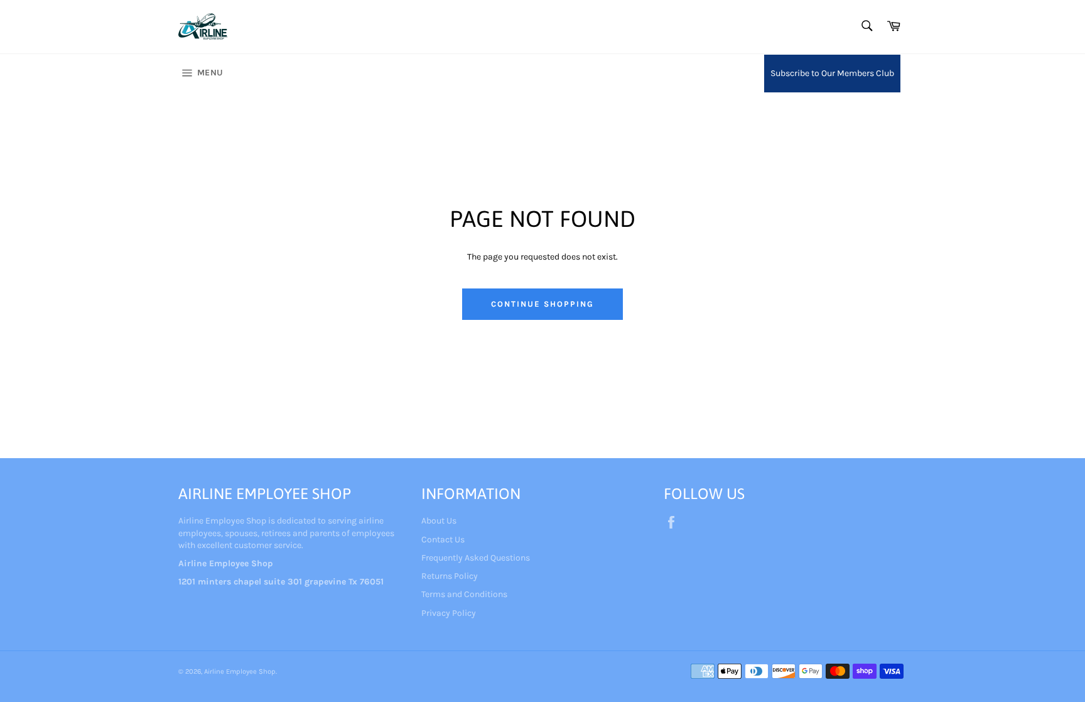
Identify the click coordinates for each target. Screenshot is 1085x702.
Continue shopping (542, 304)
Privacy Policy (448, 613)
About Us (438, 520)
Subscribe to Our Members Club (832, 73)
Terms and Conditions (464, 594)
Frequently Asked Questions (475, 557)
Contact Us (443, 539)
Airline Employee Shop (240, 671)
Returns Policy (449, 576)
